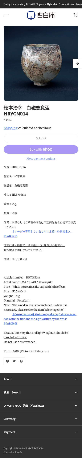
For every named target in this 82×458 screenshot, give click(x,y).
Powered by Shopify (13, 452)
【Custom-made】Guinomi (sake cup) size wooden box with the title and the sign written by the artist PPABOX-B (40, 319)
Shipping (11, 128)
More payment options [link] (41, 158)
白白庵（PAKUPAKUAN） (33, 448)
